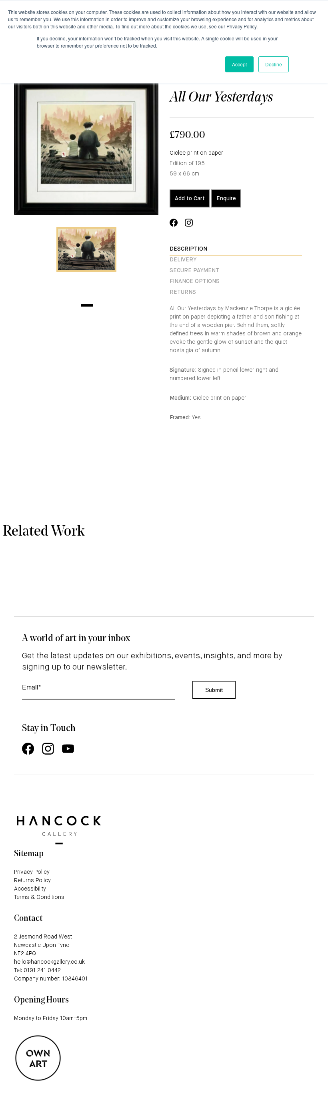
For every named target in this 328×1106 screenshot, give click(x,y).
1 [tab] (87, 305)
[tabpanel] (86, 249)
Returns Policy (32, 880)
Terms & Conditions (39, 897)
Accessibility (30, 889)
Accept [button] (239, 64)
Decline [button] (273, 64)
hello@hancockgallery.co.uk (49, 962)
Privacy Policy (32, 872)
